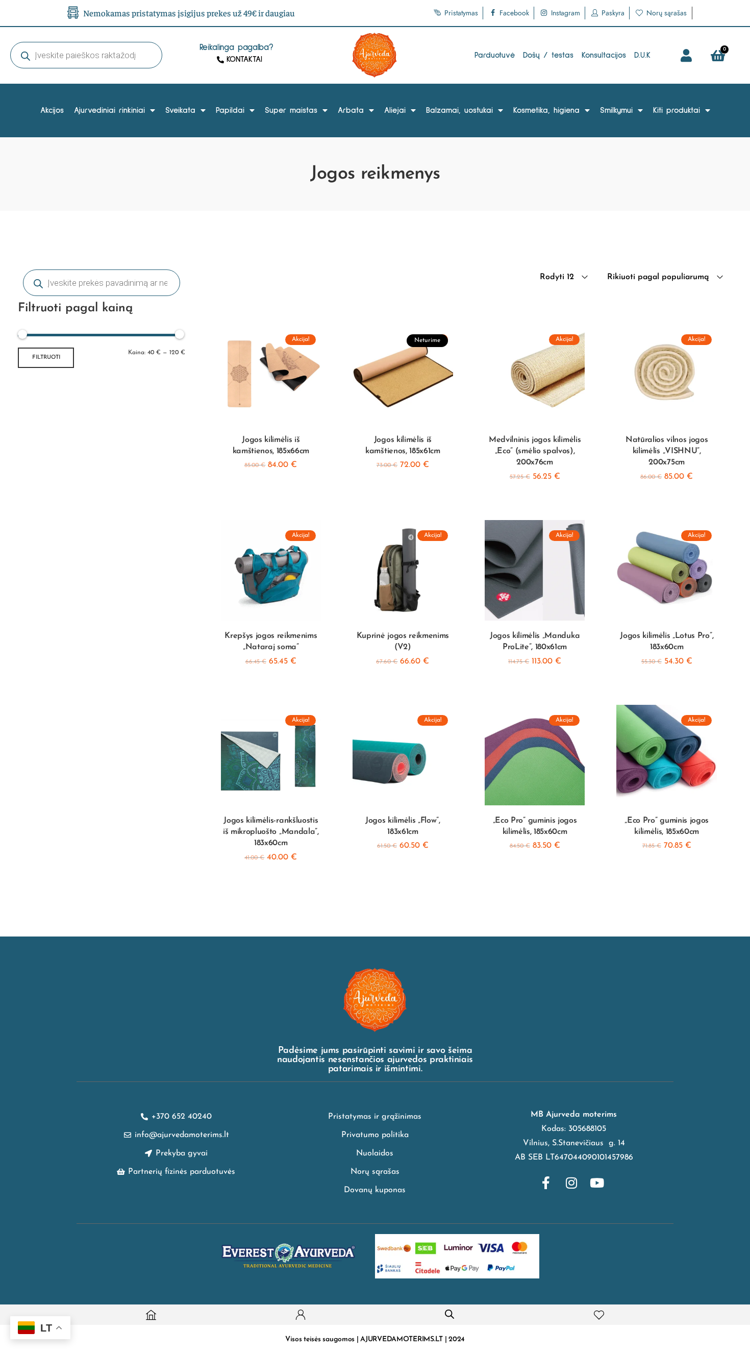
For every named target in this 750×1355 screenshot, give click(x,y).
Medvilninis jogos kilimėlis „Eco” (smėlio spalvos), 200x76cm (535, 451)
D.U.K (642, 55)
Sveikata (180, 110)
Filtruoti (46, 357)
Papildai (230, 110)
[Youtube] (597, 1182)
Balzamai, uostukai (459, 110)
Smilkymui (616, 110)
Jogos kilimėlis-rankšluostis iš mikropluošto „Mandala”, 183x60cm (271, 832)
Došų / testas (548, 55)
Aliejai (395, 110)
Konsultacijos (604, 55)
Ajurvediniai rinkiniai (109, 110)
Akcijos (52, 110)
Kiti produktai (676, 110)
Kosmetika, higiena (546, 110)
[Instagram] (571, 1182)
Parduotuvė (494, 55)
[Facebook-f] (546, 1182)
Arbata (351, 110)
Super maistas (291, 110)
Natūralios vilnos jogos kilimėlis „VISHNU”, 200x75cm (667, 451)
